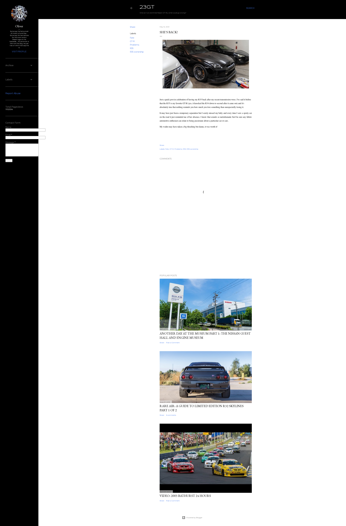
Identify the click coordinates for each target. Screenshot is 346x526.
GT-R (132, 41)
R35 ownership (137, 52)
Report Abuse (13, 93)
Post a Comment (173, 343)
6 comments (171, 415)
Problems (134, 45)
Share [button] (132, 27)
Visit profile (19, 51)
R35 (131, 48)
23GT (147, 7)
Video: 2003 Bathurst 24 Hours (185, 496)
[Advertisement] (206, 249)
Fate (132, 38)
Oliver (19, 26)
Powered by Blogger (194, 518)
